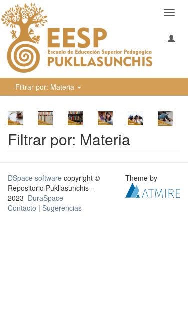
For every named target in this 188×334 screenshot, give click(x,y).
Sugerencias (62, 208)
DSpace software (35, 178)
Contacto (22, 208)
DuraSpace (45, 198)
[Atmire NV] (152, 189)
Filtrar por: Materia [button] (45, 87)
